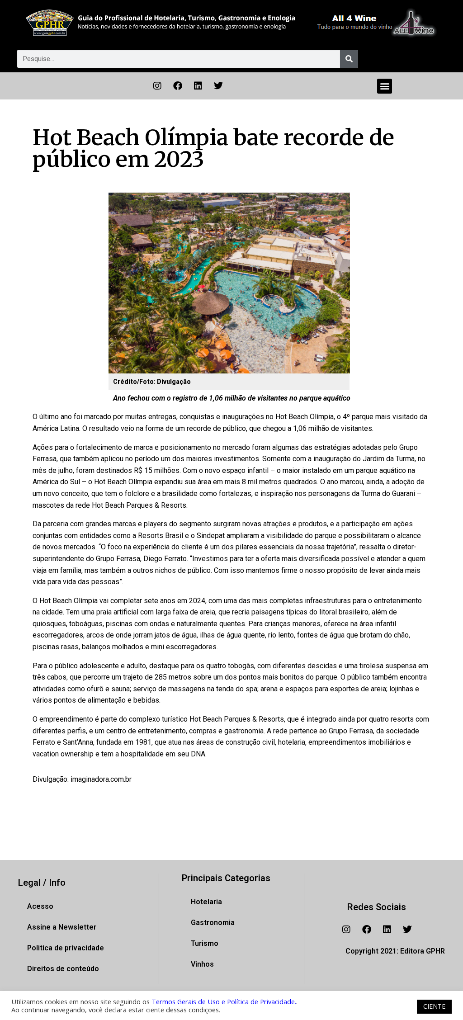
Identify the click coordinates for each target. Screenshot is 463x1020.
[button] (384, 86)
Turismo (204, 943)
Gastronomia (213, 922)
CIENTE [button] (434, 1006)
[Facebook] (178, 86)
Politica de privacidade (65, 948)
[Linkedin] (198, 86)
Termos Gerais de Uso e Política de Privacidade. (223, 1001)
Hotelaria (206, 901)
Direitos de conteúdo (63, 968)
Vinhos (202, 964)
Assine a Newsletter (61, 927)
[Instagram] (157, 86)
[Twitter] (218, 86)
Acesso (40, 906)
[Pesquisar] (349, 59)
